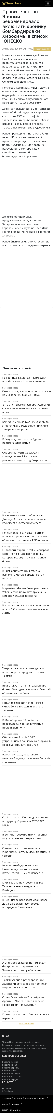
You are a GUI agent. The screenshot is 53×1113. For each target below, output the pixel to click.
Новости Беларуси (11, 1073)
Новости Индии (9, 1070)
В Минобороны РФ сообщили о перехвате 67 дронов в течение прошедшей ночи (22, 723)
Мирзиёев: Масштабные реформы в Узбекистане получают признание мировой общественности (25, 591)
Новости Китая (9, 1064)
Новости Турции (10, 1079)
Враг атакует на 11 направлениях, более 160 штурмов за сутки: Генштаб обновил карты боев (26, 689)
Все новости (26, 1023)
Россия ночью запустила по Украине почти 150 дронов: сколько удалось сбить (25, 609)
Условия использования (35, 1098)
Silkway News (15, 1110)
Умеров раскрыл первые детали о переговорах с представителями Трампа (24, 672)
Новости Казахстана (12, 1076)
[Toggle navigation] (48, 3)
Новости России (10, 1062)
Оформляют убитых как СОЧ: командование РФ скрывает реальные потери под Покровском (24, 456)
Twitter (7, 1088)
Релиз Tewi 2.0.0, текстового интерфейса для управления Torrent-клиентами (26, 758)
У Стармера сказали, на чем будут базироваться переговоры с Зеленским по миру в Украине (24, 966)
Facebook (8, 1091)
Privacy (5, 1104)
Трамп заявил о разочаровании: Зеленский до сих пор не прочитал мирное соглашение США (24, 983)
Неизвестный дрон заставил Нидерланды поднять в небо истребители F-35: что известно (22, 869)
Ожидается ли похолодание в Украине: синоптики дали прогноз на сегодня (26, 851)
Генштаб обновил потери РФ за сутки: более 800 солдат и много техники (22, 706)
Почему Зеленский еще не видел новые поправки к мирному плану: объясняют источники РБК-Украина (25, 536)
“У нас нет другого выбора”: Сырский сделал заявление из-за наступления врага (26, 408)
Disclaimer (15, 1104)
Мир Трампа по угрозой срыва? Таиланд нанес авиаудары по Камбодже (22, 886)
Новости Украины (10, 1067)
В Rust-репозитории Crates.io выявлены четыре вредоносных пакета (23, 574)
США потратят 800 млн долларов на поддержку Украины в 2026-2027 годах (25, 821)
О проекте (6, 1098)
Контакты (18, 1098)
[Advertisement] (26, 187)
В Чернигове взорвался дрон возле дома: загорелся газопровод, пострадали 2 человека (24, 903)
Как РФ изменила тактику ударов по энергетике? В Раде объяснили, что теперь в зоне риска (25, 425)
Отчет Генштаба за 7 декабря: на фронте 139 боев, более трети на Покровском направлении (23, 1001)
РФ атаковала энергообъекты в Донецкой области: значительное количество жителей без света (24, 519)
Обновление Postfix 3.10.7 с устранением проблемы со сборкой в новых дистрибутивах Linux (26, 740)
